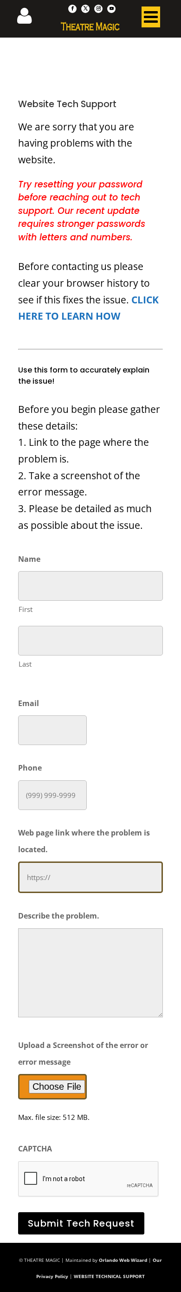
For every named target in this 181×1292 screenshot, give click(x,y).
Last (25, 663)
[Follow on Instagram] (98, 9)
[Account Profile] (30, 18)
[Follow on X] (85, 9)
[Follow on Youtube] (111, 9)
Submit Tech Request (81, 1223)
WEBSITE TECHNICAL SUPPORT (109, 1276)
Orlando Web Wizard (123, 1260)
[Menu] (151, 19)
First (25, 609)
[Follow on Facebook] (72, 9)
